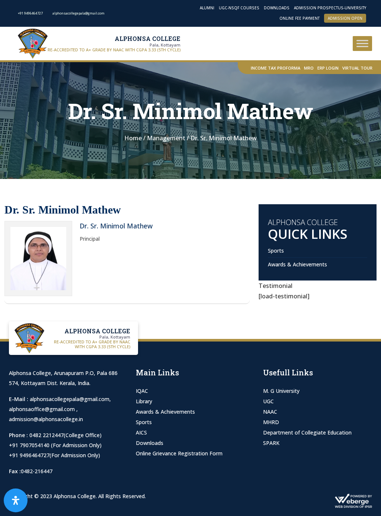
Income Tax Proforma (275, 68)
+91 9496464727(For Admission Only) (54, 455)
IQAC (142, 390)
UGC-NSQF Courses (239, 7)
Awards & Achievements (297, 264)
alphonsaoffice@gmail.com (42, 409)
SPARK (271, 442)
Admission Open (345, 18)
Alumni (207, 7)
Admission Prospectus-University (330, 7)
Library (144, 401)
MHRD (271, 422)
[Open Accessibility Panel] (16, 500)
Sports (276, 250)
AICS (141, 432)
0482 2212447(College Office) (65, 435)
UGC (268, 401)
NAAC (270, 411)
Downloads (276, 7)
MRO (309, 68)
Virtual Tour (357, 68)
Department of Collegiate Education (307, 432)
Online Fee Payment (299, 18)
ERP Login (328, 68)
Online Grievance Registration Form (179, 453)
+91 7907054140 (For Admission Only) (55, 445)
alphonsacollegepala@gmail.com (69, 399)
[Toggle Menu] (362, 43)
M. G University (281, 390)
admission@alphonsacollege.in (46, 419)
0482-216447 (36, 471)
